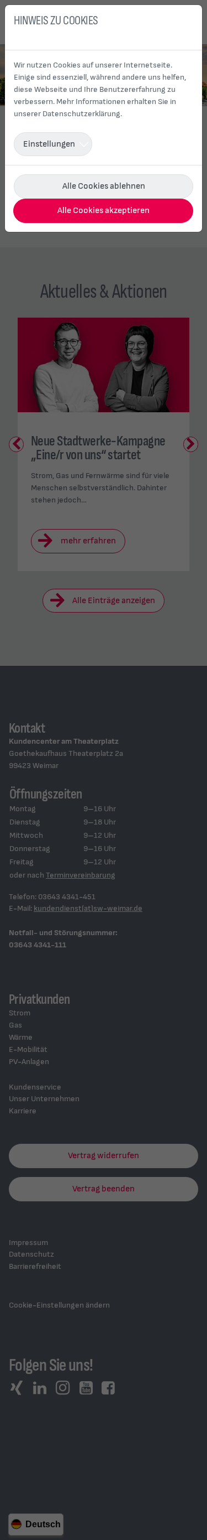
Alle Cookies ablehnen (103, 186)
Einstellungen (49, 144)
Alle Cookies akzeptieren (103, 210)
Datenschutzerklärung (81, 113)
